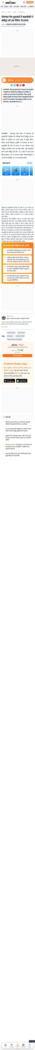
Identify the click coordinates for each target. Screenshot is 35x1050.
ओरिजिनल (31, 6)
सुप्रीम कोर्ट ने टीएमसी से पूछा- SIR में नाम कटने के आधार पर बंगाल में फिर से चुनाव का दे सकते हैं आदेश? (18, 438)
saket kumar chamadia (14, 339)
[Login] (17, 1045)
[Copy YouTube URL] (17, 85)
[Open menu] (3, 2)
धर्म (30, 368)
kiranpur (10, 336)
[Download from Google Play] (9, 381)
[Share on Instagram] (20, 85)
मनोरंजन (15, 368)
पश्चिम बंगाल (23, 6)
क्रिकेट (6, 370)
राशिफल (11, 370)
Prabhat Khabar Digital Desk (19, 318)
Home (3, 12)
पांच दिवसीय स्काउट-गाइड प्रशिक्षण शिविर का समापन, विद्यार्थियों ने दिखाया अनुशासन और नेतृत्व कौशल (18, 269)
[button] (17, 66)
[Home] (10, 2)
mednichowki (20, 336)
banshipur (21, 332)
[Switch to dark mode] (24, 2)
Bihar (14, 12)
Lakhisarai (21, 12)
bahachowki (11, 332)
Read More (4, 327)
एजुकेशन (9, 368)
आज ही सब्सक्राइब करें (17, 355)
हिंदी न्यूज (17, 373)
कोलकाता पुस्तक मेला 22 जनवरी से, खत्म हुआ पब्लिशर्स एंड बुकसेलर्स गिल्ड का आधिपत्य (18, 423)
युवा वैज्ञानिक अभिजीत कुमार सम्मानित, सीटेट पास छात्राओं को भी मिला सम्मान (19, 251)
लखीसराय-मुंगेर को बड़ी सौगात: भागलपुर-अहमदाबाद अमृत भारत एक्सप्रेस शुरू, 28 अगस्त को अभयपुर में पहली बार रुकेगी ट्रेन (18, 259)
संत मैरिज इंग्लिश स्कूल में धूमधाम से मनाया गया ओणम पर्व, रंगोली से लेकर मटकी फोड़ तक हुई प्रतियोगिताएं (18, 278)
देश (5, 368)
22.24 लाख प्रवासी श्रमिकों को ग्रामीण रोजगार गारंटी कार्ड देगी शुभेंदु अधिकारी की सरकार (18, 430)
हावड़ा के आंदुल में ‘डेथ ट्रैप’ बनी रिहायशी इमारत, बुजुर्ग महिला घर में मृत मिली (18, 454)
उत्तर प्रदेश (16, 6)
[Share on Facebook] (14, 85)
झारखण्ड (6, 6)
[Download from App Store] (21, 381)
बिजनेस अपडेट (23, 368)
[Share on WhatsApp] (11, 85)
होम (2, 6)
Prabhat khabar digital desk (16, 24)
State (9, 12)
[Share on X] (23, 85)
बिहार (11, 6)
